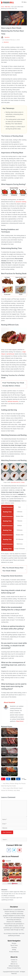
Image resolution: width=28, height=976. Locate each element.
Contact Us (14, 959)
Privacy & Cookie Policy (14, 968)
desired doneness (13, 401)
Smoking (14, 947)
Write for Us (14, 964)
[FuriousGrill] (7, 2)
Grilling (14, 949)
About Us (14, 961)
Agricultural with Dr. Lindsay (18, 482)
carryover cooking (21, 201)
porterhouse (11, 354)
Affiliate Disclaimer (14, 966)
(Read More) (20, 721)
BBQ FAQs (7, 6)
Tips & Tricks (14, 945)
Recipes (14, 943)
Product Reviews (14, 951)
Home (2, 6)
